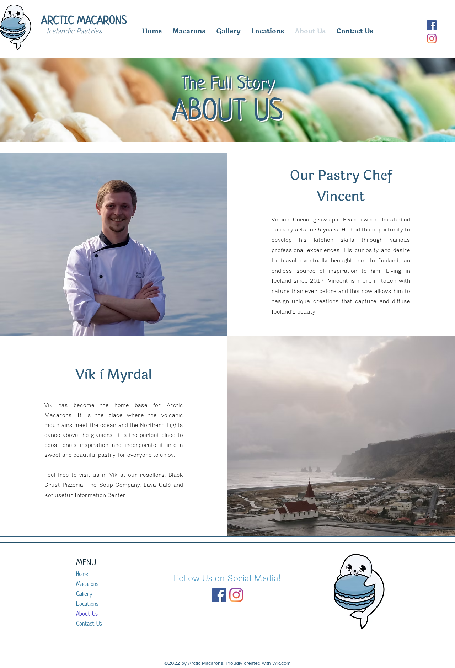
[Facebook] (432, 25)
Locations (87, 604)
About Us (87, 614)
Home (82, 574)
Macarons (87, 584)
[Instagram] (432, 38)
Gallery (84, 594)
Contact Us (89, 623)
